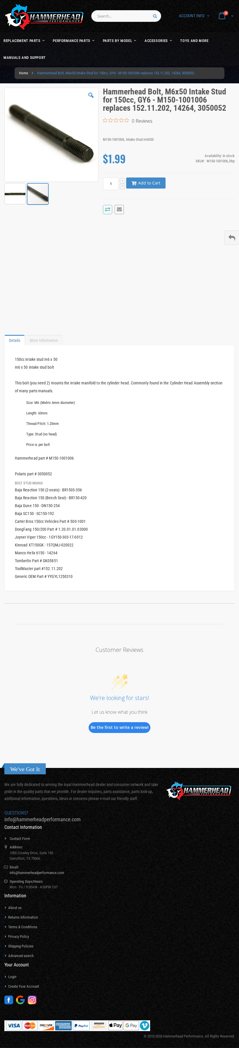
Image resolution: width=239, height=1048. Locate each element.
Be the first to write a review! (120, 727)
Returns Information (23, 917)
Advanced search (21, 956)
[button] (91, 99)
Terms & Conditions (22, 927)
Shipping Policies (21, 946)
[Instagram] (33, 1003)
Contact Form (20, 838)
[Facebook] (10, 1003)
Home (23, 73)
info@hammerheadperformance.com (42, 819)
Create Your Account (23, 986)
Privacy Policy (18, 936)
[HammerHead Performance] (44, 17)
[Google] (22, 1003)
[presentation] (14, 339)
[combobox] (126, 16)
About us (15, 907)
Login (12, 977)
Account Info (191, 15)
